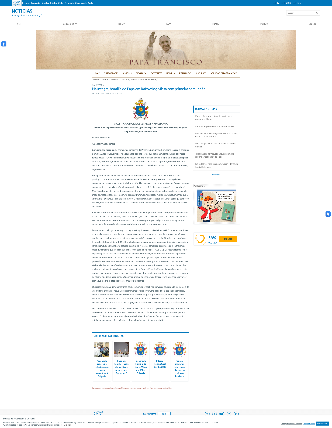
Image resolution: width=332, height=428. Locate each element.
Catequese (156, 73)
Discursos (200, 73)
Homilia (170, 73)
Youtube (222, 414)
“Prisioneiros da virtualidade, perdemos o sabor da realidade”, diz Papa (214, 155)
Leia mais (67, 425)
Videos (312, 24)
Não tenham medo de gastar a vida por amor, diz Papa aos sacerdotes (216, 135)
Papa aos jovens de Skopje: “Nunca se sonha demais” (215, 145)
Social (90, 3)
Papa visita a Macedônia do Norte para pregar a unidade (213, 117)
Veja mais (217, 175)
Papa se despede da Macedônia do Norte (214, 126)
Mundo (264, 24)
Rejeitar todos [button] (309, 423)
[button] (3, 43)
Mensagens (185, 73)
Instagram (229, 414)
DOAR (164, 414)
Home (97, 73)
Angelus (127, 73)
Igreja (121, 24)
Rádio (288, 3)
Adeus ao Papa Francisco (223, 73)
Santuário (69, 3)
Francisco (125, 79)
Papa (168, 24)
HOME (19, 24)
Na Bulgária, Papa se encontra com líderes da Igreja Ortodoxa (216, 165)
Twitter (214, 414)
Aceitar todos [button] (322, 423)
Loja (299, 3)
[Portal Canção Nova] (17, 3)
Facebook (207, 414)
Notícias (96, 79)
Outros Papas (111, 73)
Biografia (141, 73)
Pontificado (115, 79)
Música (53, 3)
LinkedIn (236, 414)
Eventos (26, 3)
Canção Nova (70, 24)
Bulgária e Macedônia (148, 79)
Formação (35, 3)
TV (278, 3)
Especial (105, 79)
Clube (60, 3)
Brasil (215, 24)
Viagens (134, 79)
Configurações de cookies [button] (291, 423)
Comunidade (81, 3)
